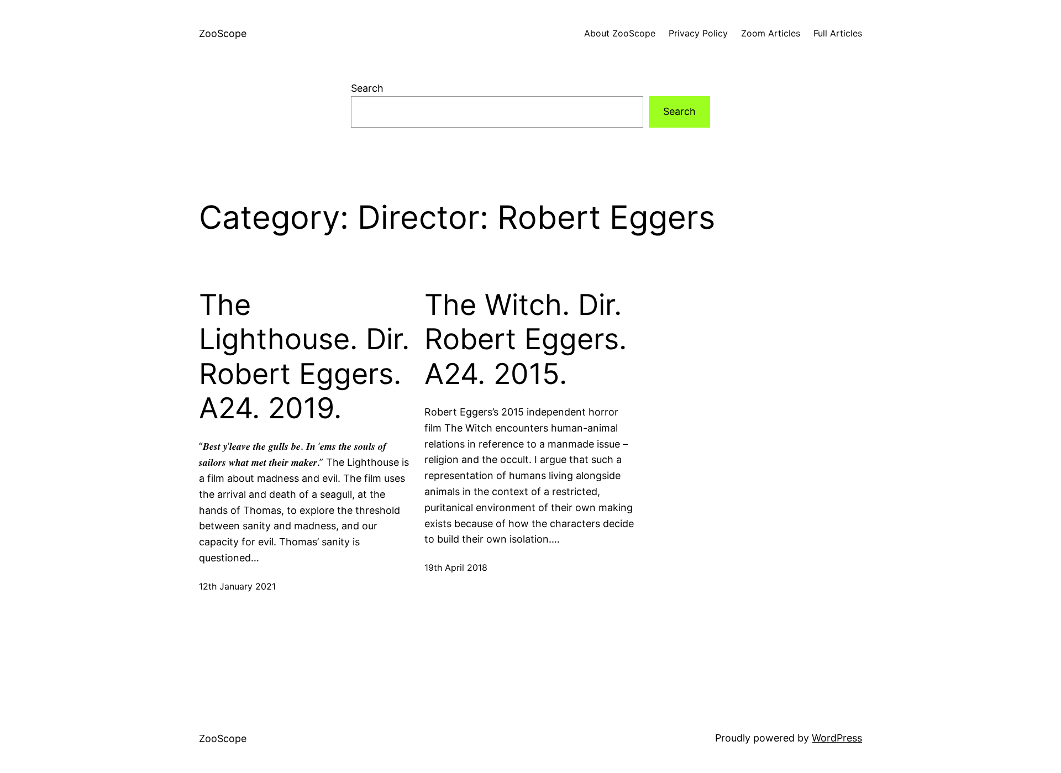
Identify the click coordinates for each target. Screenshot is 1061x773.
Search (367, 88)
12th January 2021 (237, 586)
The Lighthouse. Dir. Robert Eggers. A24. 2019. (304, 356)
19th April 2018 (455, 567)
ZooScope (222, 33)
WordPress (837, 738)
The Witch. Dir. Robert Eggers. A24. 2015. (525, 339)
